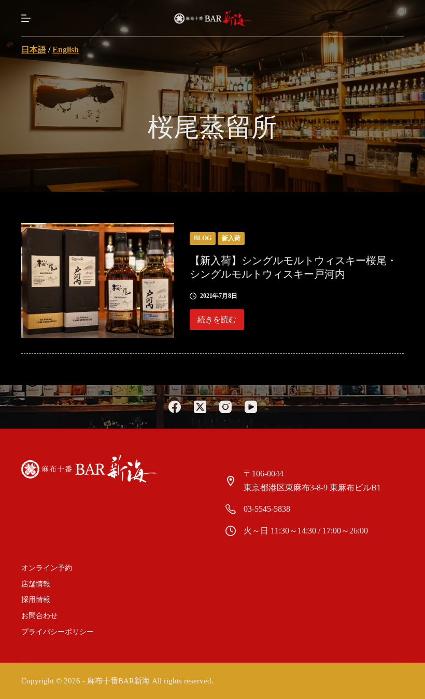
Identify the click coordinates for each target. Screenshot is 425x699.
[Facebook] (174, 407)
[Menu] (26, 18)
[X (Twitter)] (200, 407)
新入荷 (231, 238)
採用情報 (35, 600)
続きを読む (216, 323)
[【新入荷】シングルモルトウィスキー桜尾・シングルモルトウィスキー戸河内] (97, 280)
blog (202, 238)
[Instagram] (225, 407)
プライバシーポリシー (57, 632)
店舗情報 (35, 584)
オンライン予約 (46, 568)
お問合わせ (39, 616)
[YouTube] (251, 407)
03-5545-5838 (267, 508)
